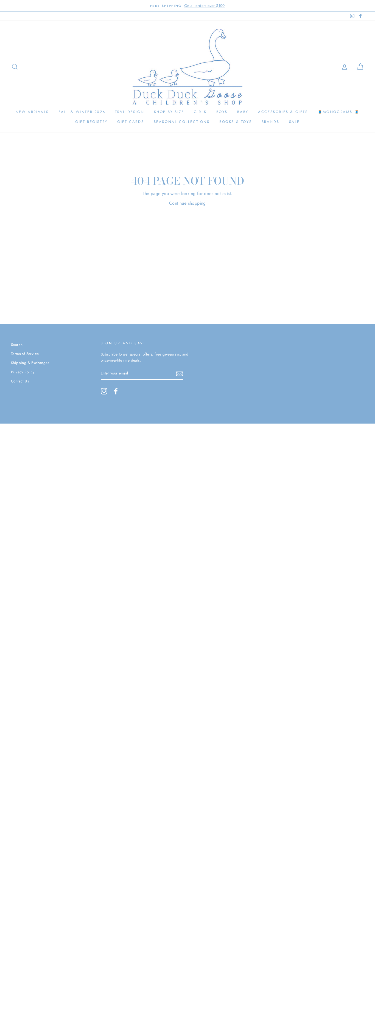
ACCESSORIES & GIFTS (283, 111)
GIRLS (200, 111)
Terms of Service (25, 353)
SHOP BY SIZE (169, 111)
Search (17, 344)
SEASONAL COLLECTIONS (182, 121)
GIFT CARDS (130, 121)
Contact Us (20, 381)
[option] (187, 6)
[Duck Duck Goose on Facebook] (116, 391)
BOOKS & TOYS (235, 121)
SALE (294, 121)
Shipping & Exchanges (30, 362)
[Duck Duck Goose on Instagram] (104, 391)
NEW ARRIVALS (32, 111)
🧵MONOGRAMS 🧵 (338, 111)
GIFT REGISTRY (91, 121)
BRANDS (270, 121)
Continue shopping (187, 203)
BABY (242, 111)
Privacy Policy (23, 372)
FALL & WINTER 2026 (81, 111)
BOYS (222, 111)
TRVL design (129, 111)
